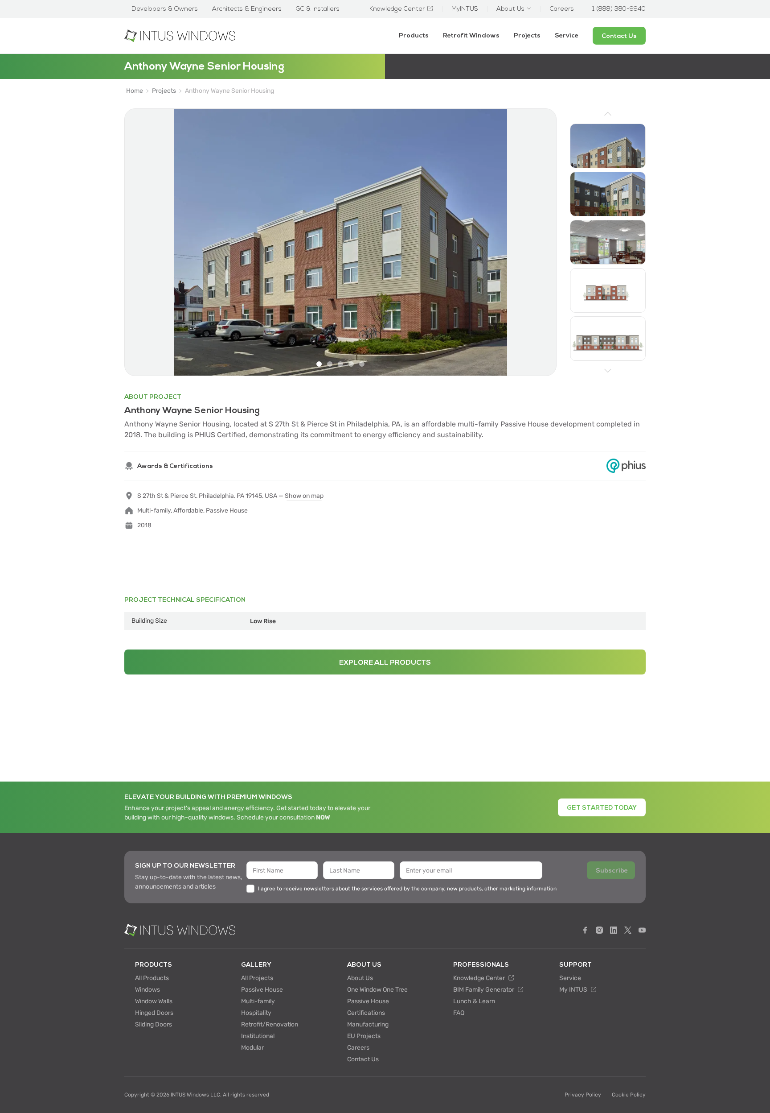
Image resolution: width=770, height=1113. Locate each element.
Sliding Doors (153, 1024)
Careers (358, 1047)
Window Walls (153, 1001)
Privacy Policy (583, 1095)
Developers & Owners (164, 9)
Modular (252, 1047)
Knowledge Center (479, 978)
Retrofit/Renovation (269, 1024)
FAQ (458, 1013)
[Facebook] (585, 930)
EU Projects (364, 1036)
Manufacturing (368, 1024)
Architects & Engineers (247, 9)
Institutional (257, 1036)
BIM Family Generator (484, 989)
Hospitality (256, 1013)
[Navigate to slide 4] (351, 364)
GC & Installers (318, 9)
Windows (147, 989)
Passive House (262, 989)
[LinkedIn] (613, 930)
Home (134, 91)
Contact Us (363, 1059)
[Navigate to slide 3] (340, 364)
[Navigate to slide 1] (319, 364)
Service (566, 35)
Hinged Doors (154, 1013)
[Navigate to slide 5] (362, 364)
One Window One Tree (377, 989)
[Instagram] (599, 930)
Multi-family (258, 1001)
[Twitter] (627, 930)
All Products (152, 978)
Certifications (366, 1013)
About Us (360, 978)
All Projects (257, 978)
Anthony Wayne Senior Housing (229, 91)
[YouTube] (642, 930)
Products (414, 35)
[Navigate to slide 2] (329, 364)
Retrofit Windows (471, 35)
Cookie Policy (629, 1095)
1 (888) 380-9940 (619, 9)
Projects (527, 35)
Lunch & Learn (474, 1001)
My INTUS (574, 989)
